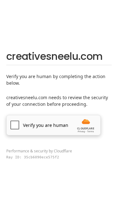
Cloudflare (63, 151)
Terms (90, 131)
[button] (53, 125)
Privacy (81, 131)
